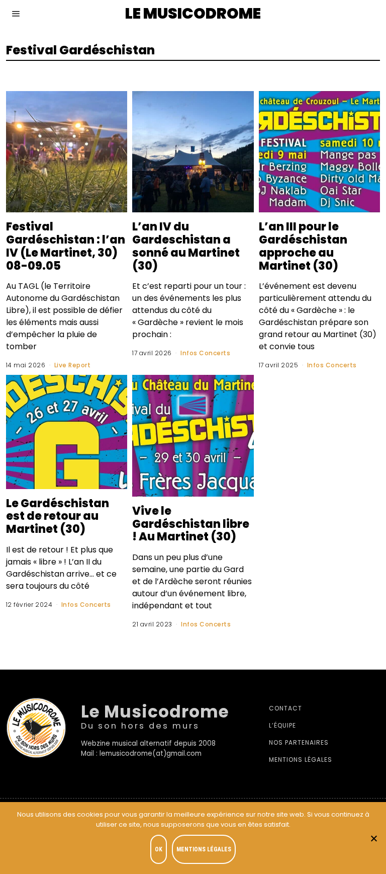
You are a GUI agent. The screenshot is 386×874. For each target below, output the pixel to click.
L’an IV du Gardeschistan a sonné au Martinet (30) (186, 245)
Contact (285, 708)
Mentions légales (300, 759)
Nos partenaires (299, 742)
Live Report (72, 365)
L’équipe (282, 725)
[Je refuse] (373, 838)
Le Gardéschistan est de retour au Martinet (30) (57, 516)
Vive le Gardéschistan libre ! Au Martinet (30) (190, 524)
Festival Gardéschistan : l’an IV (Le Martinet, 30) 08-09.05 (65, 245)
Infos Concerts (205, 353)
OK (158, 849)
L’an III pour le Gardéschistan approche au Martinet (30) (303, 245)
